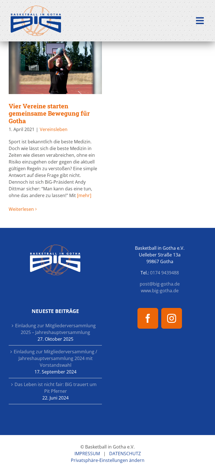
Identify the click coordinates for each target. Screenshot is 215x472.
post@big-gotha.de (160, 284)
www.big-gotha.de (160, 291)
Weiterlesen (21, 209)
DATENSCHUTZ (125, 453)
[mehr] (84, 195)
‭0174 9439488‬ (164, 273)
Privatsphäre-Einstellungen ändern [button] (107, 460)
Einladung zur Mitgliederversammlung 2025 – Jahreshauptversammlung (55, 329)
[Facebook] (147, 318)
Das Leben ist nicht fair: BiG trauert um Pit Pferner (56, 387)
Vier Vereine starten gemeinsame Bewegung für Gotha (55, 68)
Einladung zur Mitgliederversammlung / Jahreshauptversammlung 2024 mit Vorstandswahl (55, 358)
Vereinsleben (53, 129)
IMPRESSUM (87, 453)
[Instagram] (171, 318)
